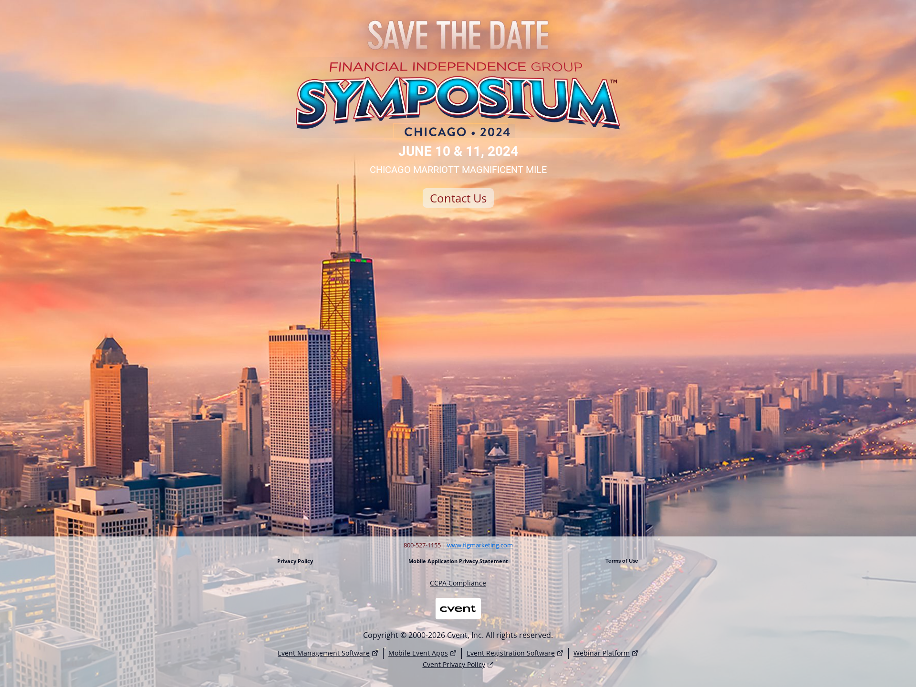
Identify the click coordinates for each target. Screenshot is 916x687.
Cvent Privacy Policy (454, 664)
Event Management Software (324, 652)
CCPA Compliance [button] (458, 583)
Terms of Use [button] (621, 561)
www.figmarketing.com (480, 545)
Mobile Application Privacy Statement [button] (458, 561)
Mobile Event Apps (418, 652)
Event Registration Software (511, 652)
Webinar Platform (601, 652)
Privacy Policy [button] (295, 561)
